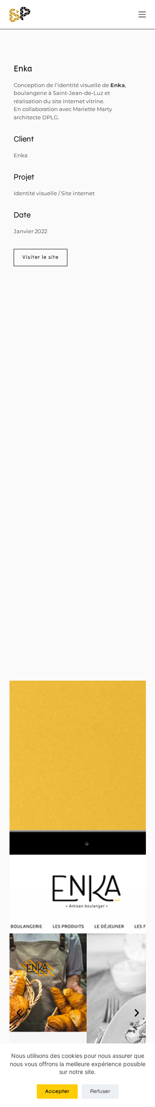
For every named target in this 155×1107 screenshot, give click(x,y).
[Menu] (142, 14)
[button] (19, 1013)
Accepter (57, 1091)
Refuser (100, 1091)
